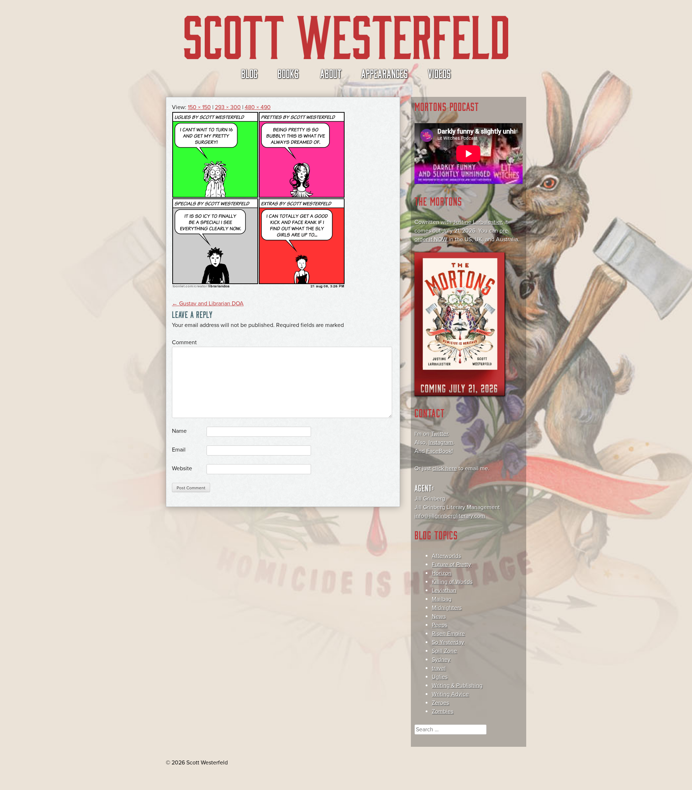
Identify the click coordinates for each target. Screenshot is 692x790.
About (330, 73)
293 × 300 (228, 107)
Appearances (384, 73)
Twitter (439, 433)
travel (439, 668)
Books (288, 73)
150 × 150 (199, 107)
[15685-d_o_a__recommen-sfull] (258, 286)
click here (444, 468)
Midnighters (447, 607)
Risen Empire (448, 633)
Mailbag (442, 599)
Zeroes (440, 702)
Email (179, 449)
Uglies (440, 677)
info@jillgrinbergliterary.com (449, 516)
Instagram (441, 442)
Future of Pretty (451, 564)
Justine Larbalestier (477, 222)
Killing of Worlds (452, 581)
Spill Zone (444, 651)
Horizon (442, 573)
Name (179, 431)
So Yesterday (448, 642)
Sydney (441, 659)
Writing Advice (450, 694)
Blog (249, 73)
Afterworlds (446, 556)
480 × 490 (258, 107)
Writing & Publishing (457, 685)
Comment (184, 342)
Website (182, 468)
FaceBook (439, 451)
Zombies (442, 711)
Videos (439, 73)
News (439, 616)
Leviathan (444, 590)
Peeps (439, 625)
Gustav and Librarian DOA (208, 303)
